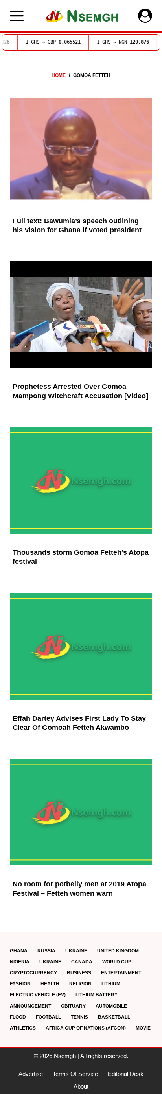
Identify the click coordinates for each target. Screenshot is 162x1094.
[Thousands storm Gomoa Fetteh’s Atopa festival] (81, 480)
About (81, 1086)
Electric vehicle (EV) (38, 994)
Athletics (23, 1028)
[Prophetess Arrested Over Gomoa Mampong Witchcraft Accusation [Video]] (81, 314)
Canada (81, 962)
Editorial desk (126, 1073)
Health (49, 983)
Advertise (30, 1073)
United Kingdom (118, 951)
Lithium (110, 983)
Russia (46, 951)
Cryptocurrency (33, 972)
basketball (114, 1017)
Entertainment (121, 972)
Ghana (19, 951)
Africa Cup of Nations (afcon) (86, 1028)
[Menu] (17, 16)
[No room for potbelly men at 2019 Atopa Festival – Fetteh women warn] (81, 812)
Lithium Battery (96, 994)
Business (79, 972)
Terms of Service (75, 1073)
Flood (18, 1017)
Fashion (20, 983)
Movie (143, 1028)
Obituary (73, 1006)
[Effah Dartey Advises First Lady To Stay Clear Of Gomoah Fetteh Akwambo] (81, 646)
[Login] (145, 16)
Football (48, 1017)
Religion (80, 983)
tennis (79, 1017)
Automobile (111, 1006)
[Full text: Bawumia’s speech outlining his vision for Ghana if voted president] (81, 148)
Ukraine (76, 951)
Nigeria (19, 962)
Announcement (30, 1006)
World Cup (116, 962)
